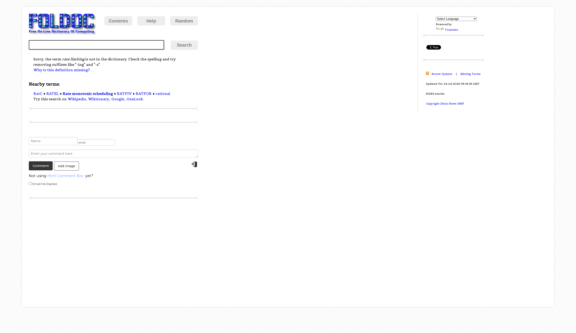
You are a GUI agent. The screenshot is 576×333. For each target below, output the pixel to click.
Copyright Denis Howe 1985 (445, 103)
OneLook (134, 99)
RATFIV (124, 93)
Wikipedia (77, 99)
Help (151, 20)
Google (117, 99)
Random (184, 20)
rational (163, 93)
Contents (118, 20)
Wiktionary (98, 99)
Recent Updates (442, 73)
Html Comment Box (65, 176)
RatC (38, 93)
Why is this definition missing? (62, 70)
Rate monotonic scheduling (88, 93)
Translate (451, 29)
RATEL (52, 93)
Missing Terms (470, 73)
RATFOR (144, 93)
